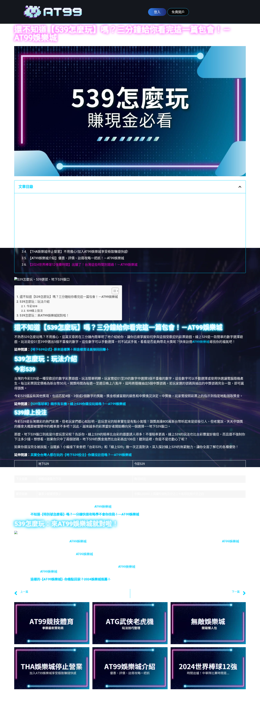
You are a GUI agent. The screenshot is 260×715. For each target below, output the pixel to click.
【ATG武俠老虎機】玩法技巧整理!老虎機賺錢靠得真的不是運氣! (74, 239)
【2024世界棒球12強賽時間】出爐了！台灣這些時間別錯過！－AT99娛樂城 (83, 265)
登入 (157, 12)
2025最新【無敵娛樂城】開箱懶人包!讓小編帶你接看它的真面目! (75, 245)
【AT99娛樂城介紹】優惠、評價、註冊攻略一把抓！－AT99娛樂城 (76, 258)
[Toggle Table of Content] (113, 290)
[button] (240, 186)
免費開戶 (178, 12)
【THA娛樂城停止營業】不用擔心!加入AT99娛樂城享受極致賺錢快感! (78, 252)
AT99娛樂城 (200, 342)
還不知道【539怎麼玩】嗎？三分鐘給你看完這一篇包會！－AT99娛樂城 (74, 200)
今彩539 (34, 213)
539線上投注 (37, 219)
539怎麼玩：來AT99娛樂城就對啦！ (48, 226)
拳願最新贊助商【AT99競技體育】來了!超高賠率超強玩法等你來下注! (78, 232)
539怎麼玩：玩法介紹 (38, 206)
